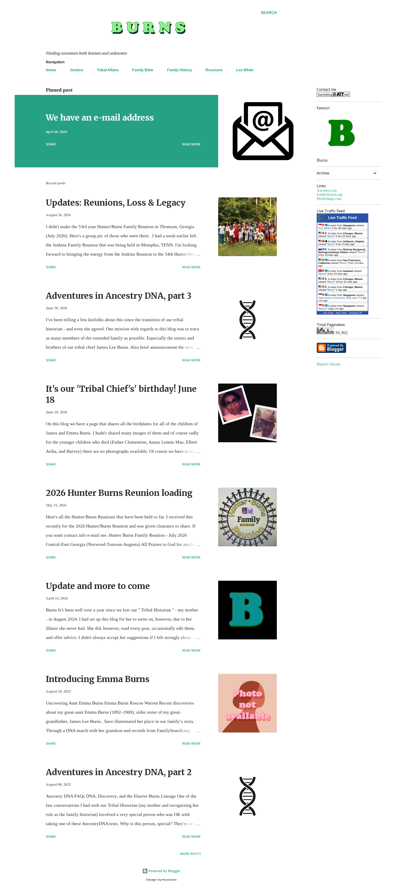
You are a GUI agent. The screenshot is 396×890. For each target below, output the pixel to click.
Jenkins (76, 70)
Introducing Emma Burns (97, 679)
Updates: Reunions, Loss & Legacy (115, 203)
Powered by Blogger (164, 871)
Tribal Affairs (108, 70)
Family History (179, 70)
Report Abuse (328, 364)
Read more (191, 144)
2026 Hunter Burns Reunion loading (119, 493)
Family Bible (143, 70)
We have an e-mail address (100, 118)
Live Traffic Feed (342, 218)
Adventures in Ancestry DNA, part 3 (118, 296)
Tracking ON (355, 313)
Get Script (328, 313)
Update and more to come (98, 586)
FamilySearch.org (329, 194)
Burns (331, 236)
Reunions (214, 70)
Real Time (341, 313)
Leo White (244, 70)
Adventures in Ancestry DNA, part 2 (119, 772)
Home (51, 70)
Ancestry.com (327, 190)
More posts (190, 853)
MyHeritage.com (329, 199)
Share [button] (51, 144)
